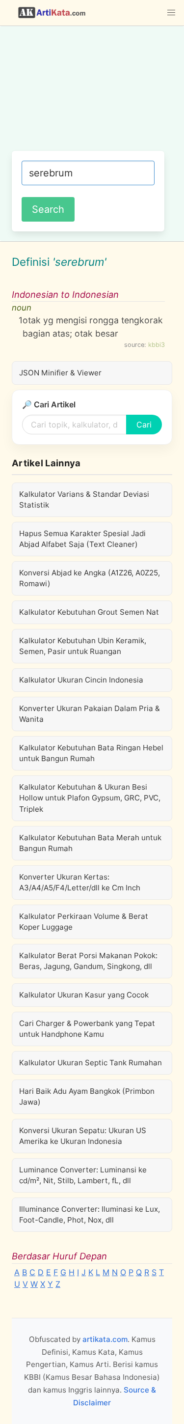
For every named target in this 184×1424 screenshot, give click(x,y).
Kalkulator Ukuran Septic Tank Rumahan (90, 1062)
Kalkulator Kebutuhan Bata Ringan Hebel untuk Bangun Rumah (91, 753)
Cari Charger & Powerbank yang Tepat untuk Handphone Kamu (87, 1029)
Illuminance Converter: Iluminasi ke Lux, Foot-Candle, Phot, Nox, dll (89, 1214)
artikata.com (105, 1339)
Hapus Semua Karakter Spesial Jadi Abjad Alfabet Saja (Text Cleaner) (82, 539)
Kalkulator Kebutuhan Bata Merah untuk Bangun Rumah (90, 843)
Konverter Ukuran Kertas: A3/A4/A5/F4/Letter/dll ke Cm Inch (79, 882)
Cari (144, 424)
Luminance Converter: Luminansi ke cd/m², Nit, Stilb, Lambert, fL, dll (83, 1175)
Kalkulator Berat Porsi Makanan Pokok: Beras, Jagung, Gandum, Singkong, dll (88, 961)
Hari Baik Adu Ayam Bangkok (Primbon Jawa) (87, 1096)
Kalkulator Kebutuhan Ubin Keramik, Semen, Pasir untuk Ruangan (82, 646)
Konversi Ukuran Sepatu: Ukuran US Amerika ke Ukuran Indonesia (82, 1136)
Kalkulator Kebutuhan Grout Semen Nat (89, 612)
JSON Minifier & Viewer (60, 372)
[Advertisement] (92, 93)
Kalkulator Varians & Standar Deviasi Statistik (84, 499)
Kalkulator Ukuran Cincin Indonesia (81, 679)
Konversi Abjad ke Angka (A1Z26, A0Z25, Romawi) (89, 578)
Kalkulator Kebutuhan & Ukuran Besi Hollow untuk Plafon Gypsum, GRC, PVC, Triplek (89, 797)
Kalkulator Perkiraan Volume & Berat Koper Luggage (83, 921)
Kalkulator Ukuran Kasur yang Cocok (84, 994)
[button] (171, 13)
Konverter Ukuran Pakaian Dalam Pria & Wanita (89, 714)
